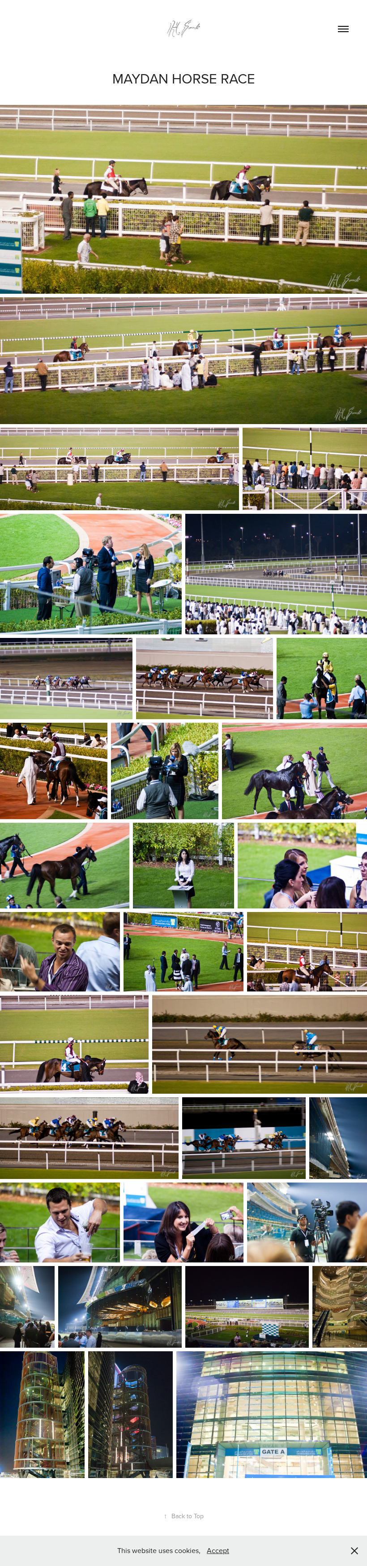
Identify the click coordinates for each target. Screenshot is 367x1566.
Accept (218, 1550)
